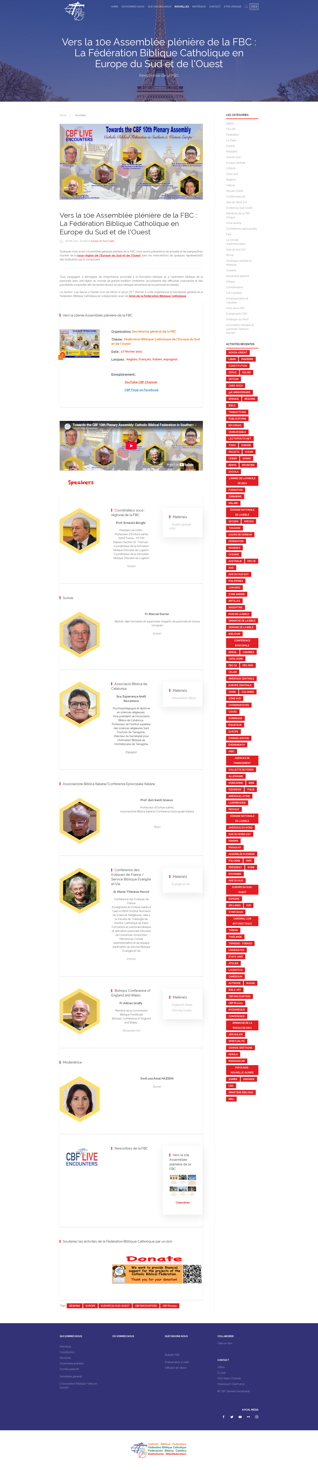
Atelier (233, 963)
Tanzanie (234, 528)
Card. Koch (236, 385)
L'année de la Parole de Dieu (242, 481)
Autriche (235, 983)
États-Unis (236, 956)
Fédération (232, 134)
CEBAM (231, 168)
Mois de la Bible (239, 614)
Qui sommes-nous (132, 6)
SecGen (233, 521)
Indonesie (235, 789)
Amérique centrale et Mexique (239, 262)
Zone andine (233, 223)
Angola (233, 471)
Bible (232, 405)
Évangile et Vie (181, 884)
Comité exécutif (235, 196)
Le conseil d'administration (236, 241)
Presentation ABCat (184, 698)
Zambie (233, 1079)
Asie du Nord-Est (236, 202)
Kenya (232, 465)
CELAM (230, 129)
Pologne (234, 860)
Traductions (237, 412)
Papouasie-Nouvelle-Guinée (242, 1070)
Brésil (233, 652)
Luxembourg (237, 802)
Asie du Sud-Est (236, 249)
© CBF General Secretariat (233, 1391)
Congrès (234, 587)
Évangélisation (239, 738)
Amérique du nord (240, 827)
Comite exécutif (69, 1369)
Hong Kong (236, 783)
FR (253, 6)
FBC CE (251, 561)
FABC (232, 751)
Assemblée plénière (242, 854)
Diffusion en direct (175, 1367)
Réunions (248, 465)
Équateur (235, 725)
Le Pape (231, 140)
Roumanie (235, 874)
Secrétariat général (237, 276)
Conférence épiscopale (242, 643)
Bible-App (235, 989)
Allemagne (236, 776)
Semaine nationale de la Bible (242, 512)
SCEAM (249, 452)
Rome (230, 255)
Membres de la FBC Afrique (238, 215)
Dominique (235, 718)
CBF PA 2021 (170, 1305)
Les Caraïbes (234, 292)
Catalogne (236, 658)
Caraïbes (248, 652)
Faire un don (224, 1343)
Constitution (238, 365)
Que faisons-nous (159, 6)
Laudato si (235, 970)
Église (229, 123)
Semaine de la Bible (241, 627)
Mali (231, 1099)
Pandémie (247, 359)
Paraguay (235, 847)
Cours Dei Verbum (240, 534)
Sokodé (246, 445)
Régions (74, 1305)
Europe (90, 1305)
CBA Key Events (182, 1010)
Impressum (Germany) (231, 1384)
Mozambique (237, 1009)
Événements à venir (177, 1362)
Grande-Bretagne (240, 1047)
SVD (248, 905)
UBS (231, 1085)
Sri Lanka (235, 905)
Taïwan (233, 930)
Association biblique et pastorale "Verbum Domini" (240, 329)
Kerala (233, 1054)
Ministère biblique (241, 1092)
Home (114, 6)
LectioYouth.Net (240, 438)
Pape (249, 860)
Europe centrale (235, 162)
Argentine (235, 607)
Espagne (234, 898)
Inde (251, 783)
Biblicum (234, 634)
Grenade (249, 1079)
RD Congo (235, 425)
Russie (250, 983)
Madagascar (237, 1061)
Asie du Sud (233, 157)
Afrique (230, 281)
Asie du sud (236, 880)
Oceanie (234, 554)
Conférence (237, 1016)
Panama (233, 841)
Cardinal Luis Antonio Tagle (242, 921)
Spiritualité (237, 1041)
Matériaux (199, 6)
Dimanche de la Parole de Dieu (242, 1025)
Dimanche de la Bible (242, 620)
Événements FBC (236, 313)
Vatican (230, 185)
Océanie (231, 270)
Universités (236, 950)
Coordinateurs (234, 287)
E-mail (221, 1372)
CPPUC (233, 372)
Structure (65, 1357)
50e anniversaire (239, 392)
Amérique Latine (239, 796)
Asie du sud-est (239, 574)
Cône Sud (232, 174)
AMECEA (249, 521)
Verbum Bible (237, 432)
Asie (228, 234)
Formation (236, 490)
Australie (235, 561)
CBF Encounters (146, 1305)
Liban (232, 359)
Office (221, 1367)
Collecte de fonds (241, 769)
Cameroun (235, 976)
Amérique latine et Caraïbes (237, 300)
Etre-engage (232, 6)
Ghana (246, 458)
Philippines (236, 581)
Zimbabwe (235, 496)
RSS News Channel (229, 1378)
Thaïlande (235, 937)
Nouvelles (182, 6)
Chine (232, 692)
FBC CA (233, 665)
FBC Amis (247, 665)
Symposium (236, 912)
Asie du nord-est (240, 834)
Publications (237, 418)
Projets (234, 452)
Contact (215, 6)
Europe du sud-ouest (115, 1305)
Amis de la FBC (235, 308)
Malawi (233, 503)
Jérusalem (236, 1034)
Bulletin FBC (172, 1354)
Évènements (237, 745)
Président (232, 151)
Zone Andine (237, 594)
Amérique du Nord (237, 319)
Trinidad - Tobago (240, 943)
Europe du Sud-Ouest (102, 241)
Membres (234, 548)
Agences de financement (242, 760)
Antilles (234, 601)
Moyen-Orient (234, 191)
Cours (233, 711)
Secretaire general (71, 1376)
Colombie (247, 692)
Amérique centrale (241, 678)
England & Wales (182, 1004)
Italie (250, 789)
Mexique (234, 809)
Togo (232, 445)
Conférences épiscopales (241, 228)
